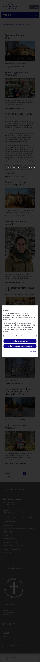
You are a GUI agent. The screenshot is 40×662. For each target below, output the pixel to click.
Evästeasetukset (20, 336)
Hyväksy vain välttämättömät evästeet (20, 346)
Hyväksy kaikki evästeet (20, 341)
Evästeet (33, 351)
